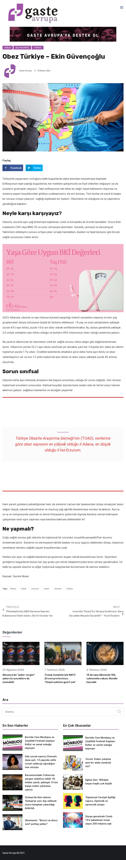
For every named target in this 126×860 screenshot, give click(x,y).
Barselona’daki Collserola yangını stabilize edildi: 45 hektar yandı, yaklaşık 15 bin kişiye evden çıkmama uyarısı (41, 782)
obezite (57, 588)
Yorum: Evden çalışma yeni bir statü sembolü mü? (98, 763)
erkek (23, 588)
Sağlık (7, 48)
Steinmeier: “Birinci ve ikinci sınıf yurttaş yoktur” (41, 822)
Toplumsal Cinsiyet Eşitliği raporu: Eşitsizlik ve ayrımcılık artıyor (100, 801)
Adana (13, 588)
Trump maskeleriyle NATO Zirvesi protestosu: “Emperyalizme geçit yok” (60, 678)
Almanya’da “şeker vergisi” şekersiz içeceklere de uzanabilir (18, 678)
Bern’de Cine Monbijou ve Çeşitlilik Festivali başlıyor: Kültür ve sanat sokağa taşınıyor (40, 743)
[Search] (119, 711)
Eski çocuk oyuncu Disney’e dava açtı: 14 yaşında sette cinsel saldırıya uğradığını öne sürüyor (41, 762)
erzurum (35, 588)
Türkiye (38, 48)
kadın (46, 588)
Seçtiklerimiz (22, 48)
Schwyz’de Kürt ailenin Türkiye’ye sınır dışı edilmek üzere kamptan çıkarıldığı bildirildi (41, 803)
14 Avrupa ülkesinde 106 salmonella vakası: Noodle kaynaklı (101, 678)
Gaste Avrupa (25, 70)
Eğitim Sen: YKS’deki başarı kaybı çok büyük (98, 781)
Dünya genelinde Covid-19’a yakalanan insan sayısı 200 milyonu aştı (99, 820)
